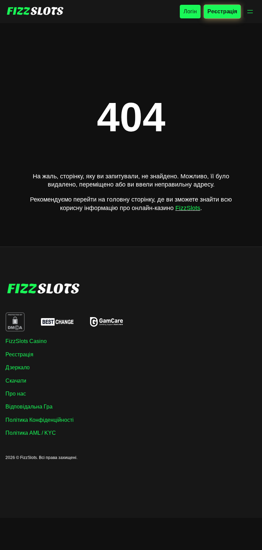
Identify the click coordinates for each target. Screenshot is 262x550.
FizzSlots (187, 208)
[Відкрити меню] (250, 11)
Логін (190, 11)
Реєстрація (222, 11)
